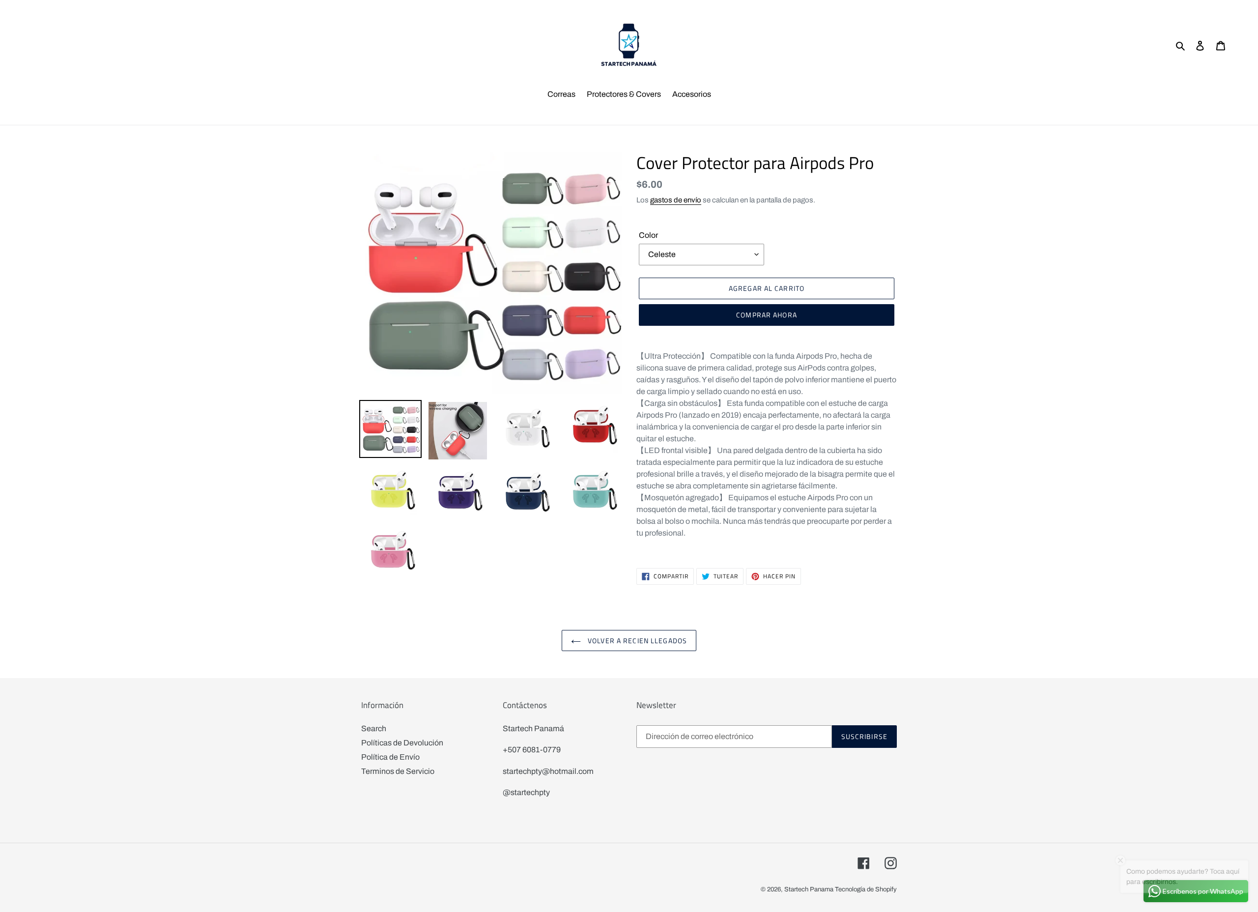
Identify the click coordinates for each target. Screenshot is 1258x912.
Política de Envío (390, 757)
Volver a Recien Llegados (636, 640)
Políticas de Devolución (402, 743)
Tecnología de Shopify (866, 889)
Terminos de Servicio (397, 771)
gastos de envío (675, 200)
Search (373, 728)
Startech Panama (808, 889)
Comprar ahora (766, 315)
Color (648, 235)
